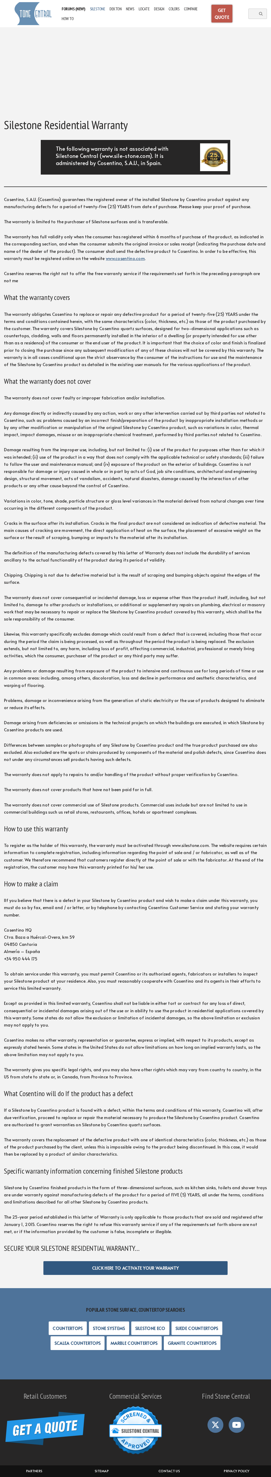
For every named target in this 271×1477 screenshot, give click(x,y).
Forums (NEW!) (73, 8)
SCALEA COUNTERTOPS (78, 1343)
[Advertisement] (135, 73)
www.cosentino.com (125, 258)
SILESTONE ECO (150, 1328)
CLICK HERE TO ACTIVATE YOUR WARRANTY (135, 1268)
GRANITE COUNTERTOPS (192, 1343)
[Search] (261, 13)
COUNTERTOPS (68, 1328)
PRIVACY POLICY (236, 1471)
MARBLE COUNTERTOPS (134, 1343)
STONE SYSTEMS (109, 1328)
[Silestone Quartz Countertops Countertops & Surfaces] (33, 13)
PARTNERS (34, 1471)
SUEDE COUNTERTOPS (196, 1328)
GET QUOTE (222, 13)
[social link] (215, 1425)
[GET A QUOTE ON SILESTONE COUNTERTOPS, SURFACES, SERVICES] (45, 1443)
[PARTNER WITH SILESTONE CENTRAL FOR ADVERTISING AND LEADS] (135, 1455)
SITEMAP (102, 1471)
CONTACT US (169, 1471)
